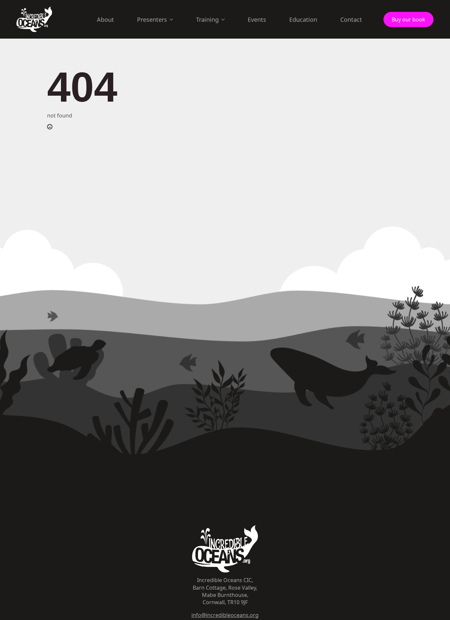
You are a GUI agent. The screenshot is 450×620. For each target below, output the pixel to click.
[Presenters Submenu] (173, 19)
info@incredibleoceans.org (225, 615)
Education (303, 19)
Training (207, 19)
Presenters (152, 19)
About (105, 19)
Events (257, 19)
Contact (351, 19)
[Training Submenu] (225, 19)
